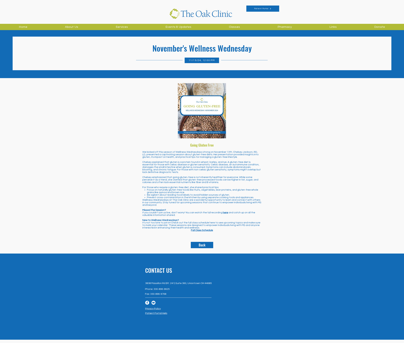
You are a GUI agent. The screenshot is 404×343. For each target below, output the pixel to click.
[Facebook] (147, 303)
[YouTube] (153, 303)
